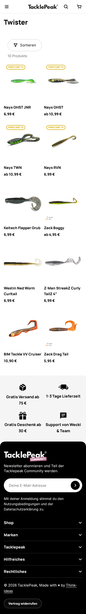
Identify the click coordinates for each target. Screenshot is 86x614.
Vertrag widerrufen (22, 603)
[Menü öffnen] (6, 6)
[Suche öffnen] (66, 6)
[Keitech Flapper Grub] (23, 202)
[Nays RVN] (63, 142)
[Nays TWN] (23, 142)
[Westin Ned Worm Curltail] (23, 262)
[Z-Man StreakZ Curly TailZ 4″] (63, 262)
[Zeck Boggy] (63, 202)
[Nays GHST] (63, 81)
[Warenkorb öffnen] (79, 6)
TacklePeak (27, 585)
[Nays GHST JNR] (23, 81)
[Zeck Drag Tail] (63, 328)
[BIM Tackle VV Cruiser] (23, 328)
